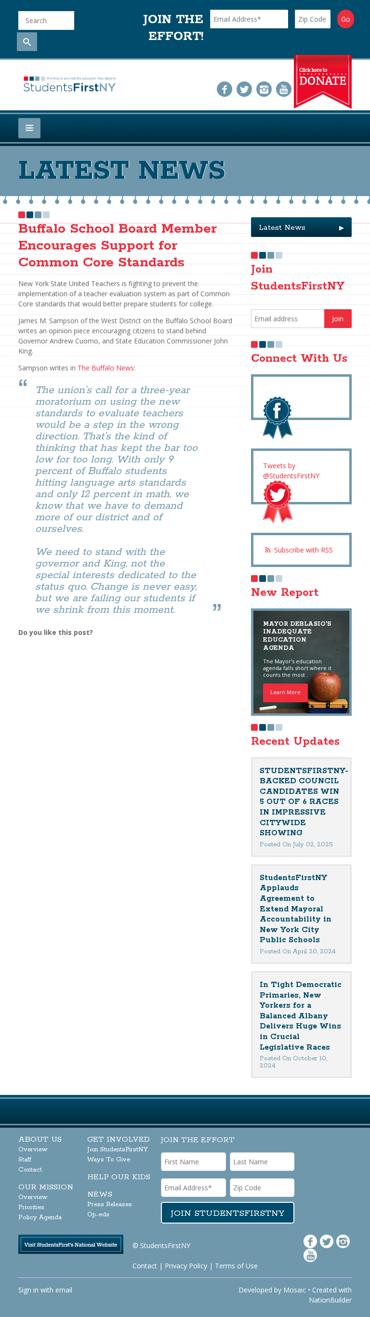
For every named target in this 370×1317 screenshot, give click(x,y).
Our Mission (45, 1187)
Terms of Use (236, 1265)
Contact (30, 1170)
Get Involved (118, 1139)
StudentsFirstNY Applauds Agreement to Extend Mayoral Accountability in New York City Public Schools (295, 909)
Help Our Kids (118, 1177)
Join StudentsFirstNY (117, 1150)
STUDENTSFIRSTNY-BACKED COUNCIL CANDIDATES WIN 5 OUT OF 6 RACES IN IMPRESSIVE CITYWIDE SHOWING (304, 802)
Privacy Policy (186, 1265)
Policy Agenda (40, 1217)
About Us (40, 1139)
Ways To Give (108, 1160)
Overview (33, 1150)
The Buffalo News (106, 367)
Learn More (285, 692)
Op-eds (98, 1215)
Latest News (301, 228)
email (63, 1289)
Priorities (31, 1207)
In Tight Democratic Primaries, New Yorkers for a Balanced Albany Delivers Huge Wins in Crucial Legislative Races (301, 1016)
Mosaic (294, 1289)
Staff (24, 1160)
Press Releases (109, 1204)
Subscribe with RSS (303, 549)
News (99, 1194)
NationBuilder (330, 1299)
